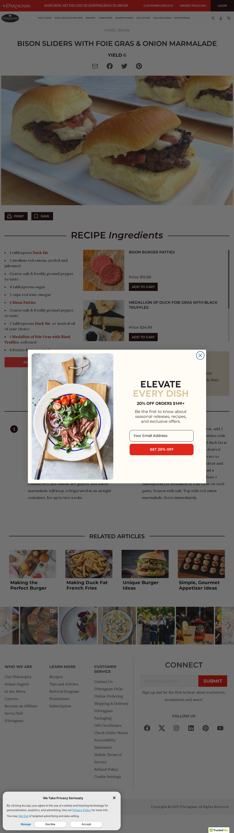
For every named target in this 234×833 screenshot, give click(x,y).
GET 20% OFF (162, 449)
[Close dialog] (200, 355)
